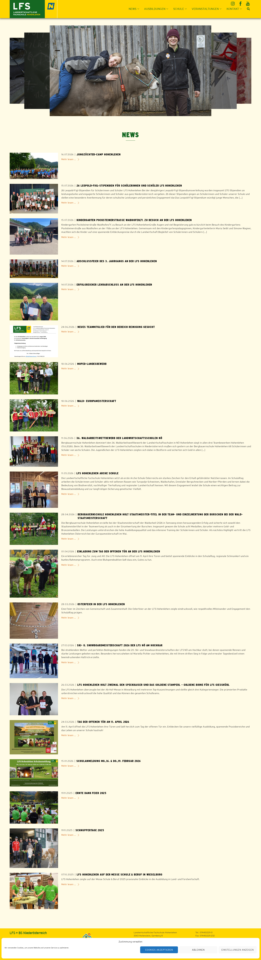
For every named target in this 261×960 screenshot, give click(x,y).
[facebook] (240, 2)
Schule (178, 8)
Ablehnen (198, 950)
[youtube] (248, 2)
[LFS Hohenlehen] (34, 8)
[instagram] (233, 2)
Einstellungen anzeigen (237, 950)
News (132, 8)
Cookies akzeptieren (159, 950)
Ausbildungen (154, 8)
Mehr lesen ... (68, 159)
